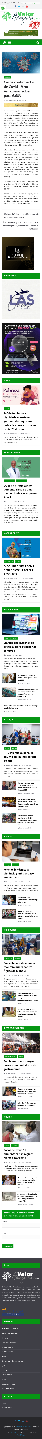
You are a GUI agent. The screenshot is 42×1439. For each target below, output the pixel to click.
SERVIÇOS (14, 748)
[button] (3, 8)
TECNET (4, 1403)
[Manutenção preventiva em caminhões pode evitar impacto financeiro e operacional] (9, 694)
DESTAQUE (17, 958)
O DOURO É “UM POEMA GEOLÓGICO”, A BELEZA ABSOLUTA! (19, 570)
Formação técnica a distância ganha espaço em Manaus (19, 873)
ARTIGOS (7, 408)
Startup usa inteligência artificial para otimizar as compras (20, 646)
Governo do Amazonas (10, 1333)
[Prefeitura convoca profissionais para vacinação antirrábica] (9, 901)
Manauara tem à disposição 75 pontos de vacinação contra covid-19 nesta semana (27, 1181)
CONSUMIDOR (8, 958)
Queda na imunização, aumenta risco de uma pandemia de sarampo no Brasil (20, 491)
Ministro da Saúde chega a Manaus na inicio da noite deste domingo (22, 215)
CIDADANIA (7, 77)
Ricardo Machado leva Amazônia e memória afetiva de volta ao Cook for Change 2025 (27, 786)
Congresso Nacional (9, 1343)
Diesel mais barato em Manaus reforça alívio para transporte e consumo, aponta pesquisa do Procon (27, 996)
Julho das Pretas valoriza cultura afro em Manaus (26, 1104)
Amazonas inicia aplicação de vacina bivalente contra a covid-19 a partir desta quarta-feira (27, 1197)
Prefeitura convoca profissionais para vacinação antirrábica (28, 899)
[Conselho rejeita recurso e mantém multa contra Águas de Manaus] (21, 944)
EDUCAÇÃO (7, 865)
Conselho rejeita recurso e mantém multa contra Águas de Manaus (20, 967)
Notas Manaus (7, 1375)
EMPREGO (15, 865)
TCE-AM (4, 1370)
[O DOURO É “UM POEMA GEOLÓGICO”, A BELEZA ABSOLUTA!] (21, 548)
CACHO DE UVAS (9, 561)
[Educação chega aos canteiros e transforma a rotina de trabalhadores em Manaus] (9, 916)
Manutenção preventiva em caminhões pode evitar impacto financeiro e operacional (27, 692)
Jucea (4, 1379)
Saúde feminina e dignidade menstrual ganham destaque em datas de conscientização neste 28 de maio (20, 421)
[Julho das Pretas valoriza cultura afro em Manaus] (9, 1105)
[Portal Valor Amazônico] (4, 42)
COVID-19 (7, 1145)
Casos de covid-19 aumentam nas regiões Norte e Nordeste (18, 1154)
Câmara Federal (7, 1352)
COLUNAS (18, 561)
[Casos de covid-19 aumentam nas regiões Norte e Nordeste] (21, 1131)
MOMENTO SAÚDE (21, 481)
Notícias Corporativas (11, 638)
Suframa (5, 1338)
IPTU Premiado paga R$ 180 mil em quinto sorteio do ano (20, 756)
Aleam (4, 1356)
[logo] (20, 1271)
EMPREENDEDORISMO (10, 1056)
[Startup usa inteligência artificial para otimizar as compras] (21, 624)
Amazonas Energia (8, 1384)
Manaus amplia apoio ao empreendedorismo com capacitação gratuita (26, 1091)
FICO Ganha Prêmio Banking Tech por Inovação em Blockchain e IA (21, 707)
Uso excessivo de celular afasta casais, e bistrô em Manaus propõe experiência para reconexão (27, 802)
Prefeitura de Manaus (10, 1329)
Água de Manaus (8, 1389)
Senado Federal (7, 1347)
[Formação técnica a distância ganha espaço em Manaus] (21, 851)
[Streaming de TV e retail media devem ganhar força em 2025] (9, 679)
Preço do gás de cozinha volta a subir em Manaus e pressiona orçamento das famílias (27, 1012)
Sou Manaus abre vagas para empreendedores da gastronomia (20, 1065)
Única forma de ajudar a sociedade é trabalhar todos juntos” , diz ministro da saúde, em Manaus (20, 225)
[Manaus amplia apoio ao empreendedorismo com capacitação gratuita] (9, 1093)
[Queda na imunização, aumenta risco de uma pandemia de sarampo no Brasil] (21, 467)
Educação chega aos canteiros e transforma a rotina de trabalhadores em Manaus (27, 914)
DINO (21, 655)
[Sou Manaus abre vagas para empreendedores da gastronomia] (21, 1043)
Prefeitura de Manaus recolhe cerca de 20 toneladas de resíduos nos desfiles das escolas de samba (27, 820)
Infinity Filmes (7, 1408)
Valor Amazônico (11, 100)
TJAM (3, 1366)
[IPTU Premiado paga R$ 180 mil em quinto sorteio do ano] (21, 734)
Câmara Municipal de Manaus (12, 1361)
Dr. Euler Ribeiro (9, 481)
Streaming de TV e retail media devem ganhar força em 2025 (27, 677)
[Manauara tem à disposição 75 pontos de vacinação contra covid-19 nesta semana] (9, 1182)
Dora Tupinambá (26, 1162)
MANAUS (7, 748)
